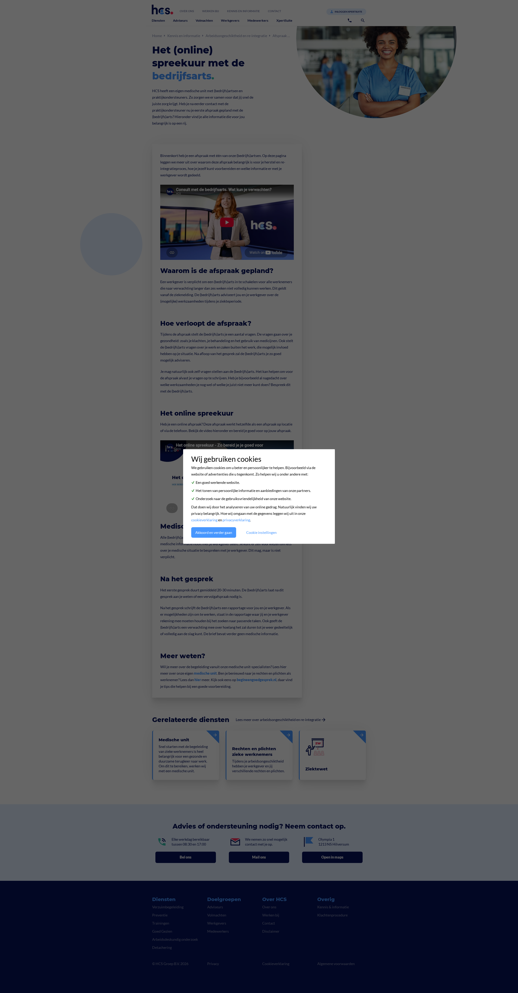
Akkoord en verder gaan (213, 532)
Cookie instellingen (261, 532)
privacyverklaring (236, 520)
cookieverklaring (204, 520)
